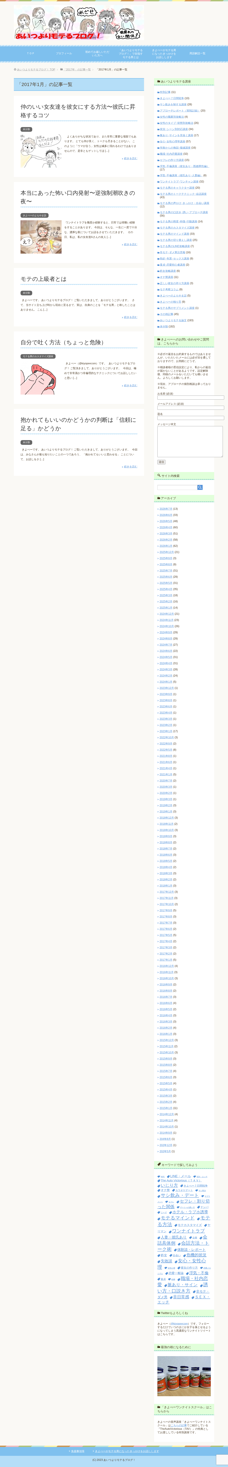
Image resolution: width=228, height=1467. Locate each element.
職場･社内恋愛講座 (171, 153)
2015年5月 (166, 1083)
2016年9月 (166, 984)
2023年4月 (166, 712)
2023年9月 (166, 694)
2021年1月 (166, 774)
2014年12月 (167, 1114)
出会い (177, 1255)
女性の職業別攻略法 (172, 116)
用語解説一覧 (197, 53)
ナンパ (204, 1207)
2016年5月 (166, 1009)
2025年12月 (167, 552)
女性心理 (171, 1268)
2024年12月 (167, 613)
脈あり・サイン (183, 1284)
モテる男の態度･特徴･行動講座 (178, 221)
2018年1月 (166, 885)
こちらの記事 (179, 1425)
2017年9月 (166, 910)
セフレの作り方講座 (172, 160)
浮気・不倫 (198, 1273)
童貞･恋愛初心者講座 (172, 264)
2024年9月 (166, 632)
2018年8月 (166, 842)
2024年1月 (166, 681)
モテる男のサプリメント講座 (177, 308)
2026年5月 (166, 521)
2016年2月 (166, 1027)
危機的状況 (196, 1255)
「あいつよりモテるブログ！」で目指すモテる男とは (131, 54)
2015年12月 (167, 1040)
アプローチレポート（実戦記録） (180, 110)
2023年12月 (167, 688)
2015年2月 (166, 1102)
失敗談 (166, 1261)
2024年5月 (166, 657)
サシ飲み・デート (180, 1195)
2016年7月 (166, 996)
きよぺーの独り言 (170, 301)
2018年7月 (166, 848)
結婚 (173, 1279)
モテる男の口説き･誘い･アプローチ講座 (184, 212)
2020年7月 (166, 780)
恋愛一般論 (176, 1273)
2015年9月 (166, 1058)
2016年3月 (166, 1021)
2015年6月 (166, 1077)
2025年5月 (166, 583)
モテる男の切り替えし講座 (176, 240)
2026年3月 (166, 533)
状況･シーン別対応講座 (174, 129)
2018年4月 (166, 867)
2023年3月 (166, 718)
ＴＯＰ (31, 53)
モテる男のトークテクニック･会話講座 (183, 194)
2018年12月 (167, 817)
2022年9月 (166, 743)
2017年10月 (167, 904)
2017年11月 (167, 898)
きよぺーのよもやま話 (34, 215)
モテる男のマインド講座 (174, 233)
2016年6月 (166, 1003)
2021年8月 (166, 756)
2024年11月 (167, 620)
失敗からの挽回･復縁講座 (175, 147)
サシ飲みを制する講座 (173, 104)
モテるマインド (178, 1217)
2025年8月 (166, 564)
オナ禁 (165, 1190)
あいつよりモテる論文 (173, 320)
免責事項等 (77, 1451)
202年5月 (165, 1151)
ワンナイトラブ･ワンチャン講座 (179, 181)
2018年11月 (167, 823)
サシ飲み (202, 1190)
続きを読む (130, 158)
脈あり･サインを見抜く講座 (176, 135)
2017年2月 (166, 953)
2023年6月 (166, 706)
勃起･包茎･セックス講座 (174, 258)
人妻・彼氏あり (174, 1237)
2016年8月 (166, 990)
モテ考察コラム (169, 289)
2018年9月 (166, 836)
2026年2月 (166, 539)
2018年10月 (167, 830)
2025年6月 (166, 576)
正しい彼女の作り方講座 (174, 283)
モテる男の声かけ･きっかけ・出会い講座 (184, 203)
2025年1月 (166, 607)
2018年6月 (166, 854)
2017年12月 (167, 891)
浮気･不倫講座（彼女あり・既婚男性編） (184, 166)
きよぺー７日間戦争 (172, 98)
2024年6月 (166, 651)
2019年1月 (166, 811)
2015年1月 (166, 1108)
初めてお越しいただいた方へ (97, 53)
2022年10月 (167, 737)
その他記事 (166, 314)
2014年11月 (167, 1120)
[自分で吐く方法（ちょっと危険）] (41, 392)
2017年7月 (166, 922)
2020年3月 (166, 786)
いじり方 (169, 1185)
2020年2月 (166, 793)
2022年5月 (166, 749)
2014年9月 (166, 1132)
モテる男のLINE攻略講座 (175, 246)
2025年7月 (166, 570)
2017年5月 (166, 935)
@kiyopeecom (179, 1323)
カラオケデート (184, 1190)
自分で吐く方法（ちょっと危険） (64, 342)
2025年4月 (166, 589)
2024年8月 (166, 638)
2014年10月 (167, 1126)
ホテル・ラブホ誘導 (190, 1212)
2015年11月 (167, 1046)
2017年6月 (166, 929)
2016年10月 (167, 978)
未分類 (26, 129)
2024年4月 (166, 663)
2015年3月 (166, 1095)
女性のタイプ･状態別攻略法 (176, 123)
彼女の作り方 (189, 1267)
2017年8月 (166, 916)
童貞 (163, 1279)
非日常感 (181, 1297)
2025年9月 (166, 558)
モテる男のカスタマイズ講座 (38, 356)
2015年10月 (167, 1052)
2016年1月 (166, 1034)
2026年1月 (166, 545)
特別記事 (165, 92)
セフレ (171, 1202)
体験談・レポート (191, 1249)
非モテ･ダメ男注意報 (172, 252)
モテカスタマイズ (190, 1225)
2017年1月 (166, 959)
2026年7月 (166, 508)
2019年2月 (166, 805)
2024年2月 (166, 675)
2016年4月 (166, 1015)
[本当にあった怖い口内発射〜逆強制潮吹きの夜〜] (41, 251)
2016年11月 (167, 972)
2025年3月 (166, 595)
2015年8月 (166, 1064)
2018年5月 (166, 861)
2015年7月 (166, 1071)
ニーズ (164, 1212)
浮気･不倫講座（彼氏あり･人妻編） (181, 175)
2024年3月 (166, 669)
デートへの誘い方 (187, 1207)
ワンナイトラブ (188, 1230)
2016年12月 (167, 966)
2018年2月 (166, 879)
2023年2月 (166, 725)
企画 (194, 1237)
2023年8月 (166, 700)
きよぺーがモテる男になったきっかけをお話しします (164, 54)
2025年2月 (166, 601)
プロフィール (64, 53)
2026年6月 (166, 515)
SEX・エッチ (202, 1177)
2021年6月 (166, 762)
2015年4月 (166, 1089)
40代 (163, 1177)
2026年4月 (166, 527)
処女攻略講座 (168, 270)
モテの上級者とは (44, 279)
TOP (36, 69)
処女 (164, 1255)
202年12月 (166, 1145)
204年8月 (165, 1139)
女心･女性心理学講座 (172, 141)
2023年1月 (166, 731)
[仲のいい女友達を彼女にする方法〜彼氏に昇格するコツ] (41, 165)
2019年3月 (166, 799)
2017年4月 (166, 941)
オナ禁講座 (166, 277)
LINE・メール (180, 1176)
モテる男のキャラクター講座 (177, 187)
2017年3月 (166, 947)
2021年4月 (166, 768)
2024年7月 (166, 644)
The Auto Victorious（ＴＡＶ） (181, 1180)
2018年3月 (166, 873)
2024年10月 (167, 626)
